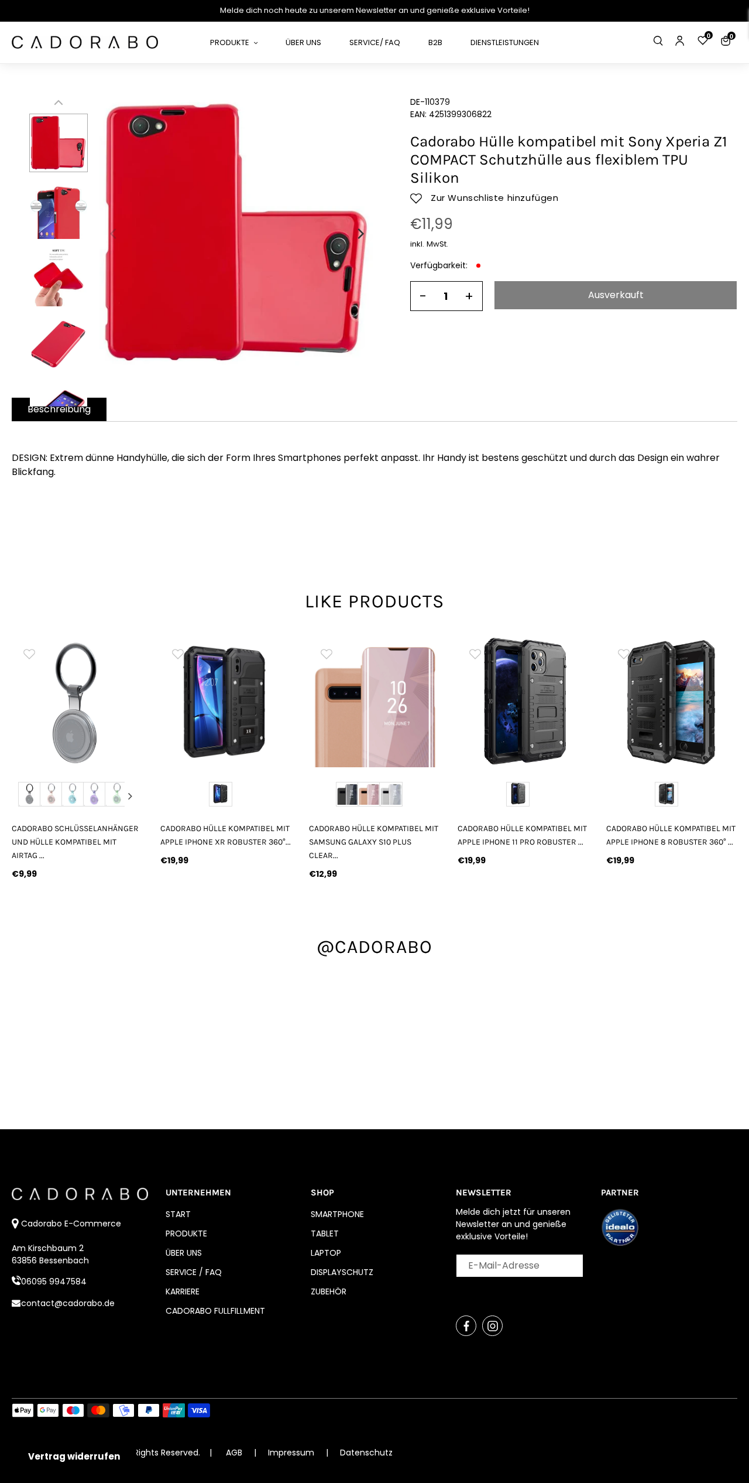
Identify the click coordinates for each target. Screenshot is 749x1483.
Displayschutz (342, 1272)
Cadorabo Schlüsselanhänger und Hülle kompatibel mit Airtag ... (75, 841)
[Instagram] (492, 1325)
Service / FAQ (194, 1272)
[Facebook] (466, 1325)
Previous (24, 796)
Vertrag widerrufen (74, 1456)
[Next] (360, 233)
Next (130, 796)
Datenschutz (366, 1452)
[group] (225, 701)
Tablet (325, 1233)
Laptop (326, 1253)
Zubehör (328, 1291)
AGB (234, 1452)
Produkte (186, 1233)
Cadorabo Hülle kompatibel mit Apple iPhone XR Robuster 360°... (225, 835)
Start (178, 1214)
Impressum (292, 1452)
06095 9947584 (54, 1281)
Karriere (183, 1291)
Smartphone (337, 1214)
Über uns (184, 1253)
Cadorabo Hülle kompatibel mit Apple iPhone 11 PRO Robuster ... (522, 835)
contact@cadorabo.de (68, 1303)
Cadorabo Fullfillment (215, 1311)
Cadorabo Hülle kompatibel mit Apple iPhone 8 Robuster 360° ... (671, 835)
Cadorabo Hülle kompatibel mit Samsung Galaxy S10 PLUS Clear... (373, 841)
